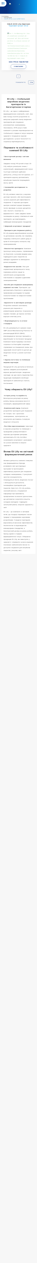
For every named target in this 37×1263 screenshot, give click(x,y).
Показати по (21, 82)
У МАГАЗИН (18, 66)
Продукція (8, 17)
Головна (5, 16)
